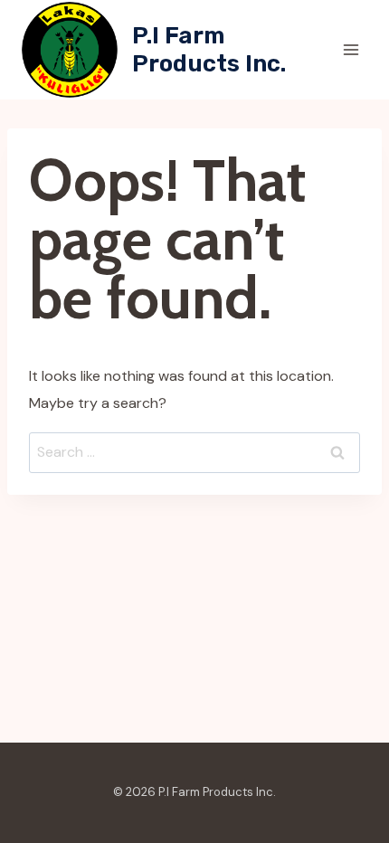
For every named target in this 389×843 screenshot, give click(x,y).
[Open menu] (350, 49)
